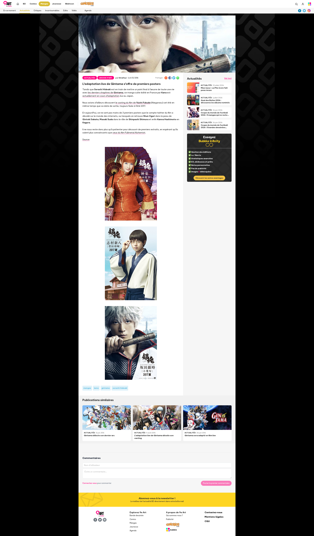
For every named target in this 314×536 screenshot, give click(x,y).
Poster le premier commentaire (216, 483)
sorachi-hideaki (120, 388)
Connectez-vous (89, 483)
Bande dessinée (137, 515)
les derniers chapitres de (105, 92)
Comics (133, 519)
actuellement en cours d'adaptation (100, 95)
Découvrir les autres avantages (209, 178)
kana (96, 388)
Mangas (133, 523)
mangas (87, 388)
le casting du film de (132, 102)
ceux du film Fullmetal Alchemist (128, 132)
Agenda (88, 10)
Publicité (169, 519)
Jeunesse (134, 527)
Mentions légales (214, 516)
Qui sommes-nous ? (174, 515)
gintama (106, 388)
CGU (207, 521)
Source (86, 139)
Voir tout (228, 78)
